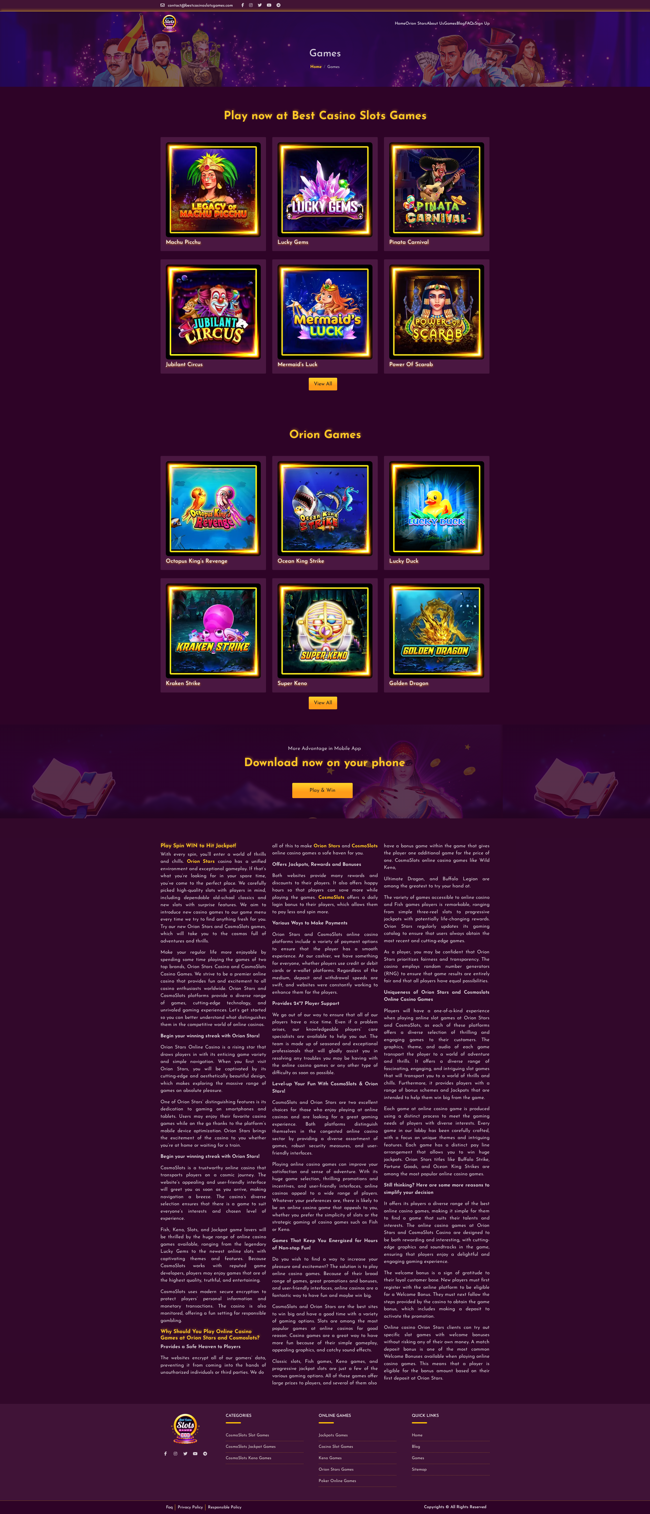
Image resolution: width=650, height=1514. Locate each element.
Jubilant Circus (184, 365)
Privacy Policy (190, 1507)
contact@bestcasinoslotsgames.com (200, 6)
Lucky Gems (293, 242)
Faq (169, 1507)
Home (400, 24)
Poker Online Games (337, 1481)
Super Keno (292, 683)
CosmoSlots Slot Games (247, 1435)
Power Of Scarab (411, 365)
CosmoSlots (365, 846)
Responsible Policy (224, 1507)
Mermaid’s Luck (297, 365)
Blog (461, 24)
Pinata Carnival (409, 242)
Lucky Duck (403, 561)
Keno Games (330, 1458)
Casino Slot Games (336, 1447)
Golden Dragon (408, 683)
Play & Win (322, 790)
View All (323, 384)
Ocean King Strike (301, 561)
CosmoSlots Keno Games (248, 1458)
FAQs (470, 24)
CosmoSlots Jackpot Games (251, 1447)
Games (450, 24)
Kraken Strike (183, 683)
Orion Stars (416, 24)
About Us (435, 24)
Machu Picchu (183, 242)
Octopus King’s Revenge (197, 561)
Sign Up (482, 24)
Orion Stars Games (336, 1470)
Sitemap (419, 1470)
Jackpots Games (333, 1435)
